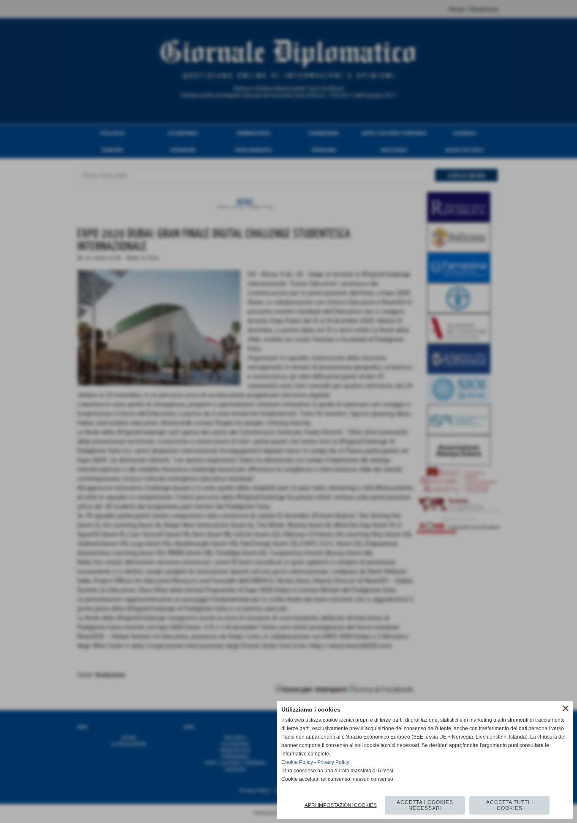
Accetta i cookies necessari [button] (425, 805)
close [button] (566, 708)
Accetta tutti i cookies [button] (509, 805)
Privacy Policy (333, 762)
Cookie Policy (297, 762)
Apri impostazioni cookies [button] (341, 805)
